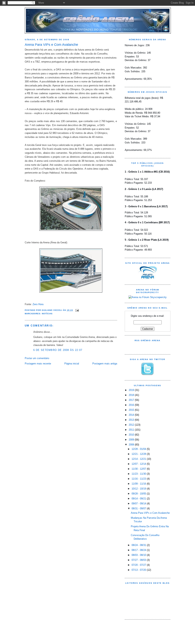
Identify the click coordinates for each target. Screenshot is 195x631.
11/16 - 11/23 (139, 478)
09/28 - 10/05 (139, 493)
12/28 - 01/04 (139, 449)
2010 (132, 434)
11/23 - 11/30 (139, 473)
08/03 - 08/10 (139, 555)
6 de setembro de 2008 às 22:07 (57, 350)
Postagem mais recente (38, 363)
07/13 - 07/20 (139, 569)
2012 (132, 424)
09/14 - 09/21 (139, 498)
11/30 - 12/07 (139, 468)
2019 (132, 390)
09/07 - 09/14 (139, 503)
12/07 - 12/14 (139, 463)
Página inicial (71, 363)
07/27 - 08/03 (139, 560)
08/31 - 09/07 (139, 508)
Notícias (47, 314)
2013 (132, 419)
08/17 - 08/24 (139, 550)
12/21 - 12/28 (139, 454)
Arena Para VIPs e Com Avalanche (51, 45)
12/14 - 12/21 (139, 458)
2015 (132, 409)
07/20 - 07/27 (139, 564)
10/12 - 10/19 (139, 488)
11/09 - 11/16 (139, 483)
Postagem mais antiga (104, 363)
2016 (132, 405)
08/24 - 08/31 (139, 545)
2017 (132, 400)
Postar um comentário (37, 358)
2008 (132, 444)
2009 (132, 439)
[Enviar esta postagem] (77, 310)
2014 (132, 414)
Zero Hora (38, 304)
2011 (132, 429)
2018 (132, 395)
